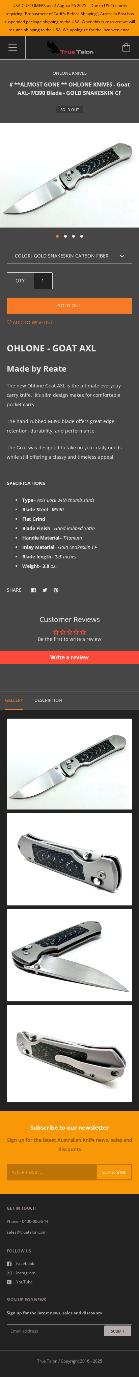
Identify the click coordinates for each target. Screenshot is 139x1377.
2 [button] (65, 236)
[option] (69, 175)
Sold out (69, 305)
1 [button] (57, 236)
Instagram (25, 1273)
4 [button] (81, 236)
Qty (20, 280)
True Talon (47, 1361)
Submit (117, 1331)
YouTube (24, 1282)
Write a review (69, 657)
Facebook (25, 1263)
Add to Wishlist (32, 322)
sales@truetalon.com (27, 1232)
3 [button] (73, 236)
